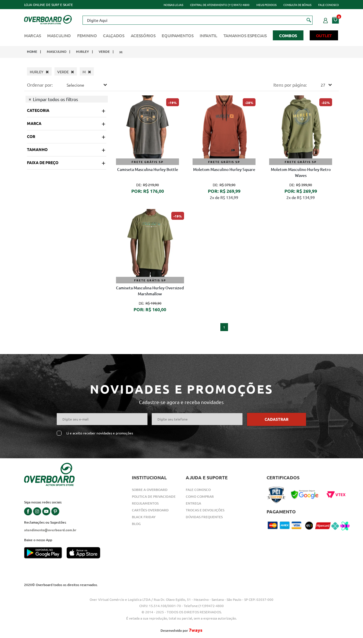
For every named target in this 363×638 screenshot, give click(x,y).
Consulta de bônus (297, 5)
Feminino (87, 35)
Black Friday (144, 516)
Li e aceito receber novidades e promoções (99, 433)
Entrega (193, 503)
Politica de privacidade (154, 496)
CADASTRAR (276, 419)
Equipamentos (177, 35)
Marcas (32, 35)
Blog (136, 523)
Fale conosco (328, 5)
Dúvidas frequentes (204, 516)
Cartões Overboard (150, 510)
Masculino (59, 35)
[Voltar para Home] (48, 19)
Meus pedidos (266, 5)
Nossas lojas (173, 5)
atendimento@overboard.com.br (50, 530)
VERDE (104, 51)
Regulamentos (145, 503)
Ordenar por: (40, 84)
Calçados (113, 35)
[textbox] (197, 20)
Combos (288, 35)
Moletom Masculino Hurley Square (224, 169)
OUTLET (324, 35)
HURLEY (82, 51)
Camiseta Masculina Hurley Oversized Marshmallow (150, 290)
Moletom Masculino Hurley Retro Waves (301, 172)
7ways (195, 630)
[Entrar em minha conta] (325, 19)
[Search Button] (309, 19)
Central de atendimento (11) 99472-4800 (220, 5)
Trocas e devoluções (205, 510)
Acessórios (143, 35)
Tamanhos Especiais (245, 35)
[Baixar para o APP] (45, 553)
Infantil (208, 35)
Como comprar (200, 496)
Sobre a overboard (150, 489)
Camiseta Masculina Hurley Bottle (147, 169)
